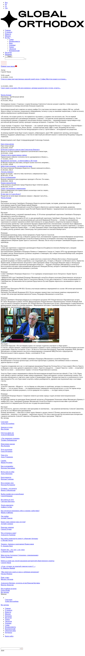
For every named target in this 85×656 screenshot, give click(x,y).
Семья (11, 39)
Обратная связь (10, 630)
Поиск (9, 56)
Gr (6, 6)
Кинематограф (14, 51)
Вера (11, 43)
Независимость (14, 41)
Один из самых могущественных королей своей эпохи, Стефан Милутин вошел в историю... (34, 79)
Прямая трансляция (8, 66)
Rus (6, 2)
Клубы (7, 38)
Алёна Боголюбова (11, 601)
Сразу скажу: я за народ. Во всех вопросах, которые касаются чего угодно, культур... (31, 88)
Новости (8, 34)
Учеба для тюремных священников (13, 188)
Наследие (8, 52)
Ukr (6, 8)
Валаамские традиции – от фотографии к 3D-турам (19, 161)
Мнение (8, 36)
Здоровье (12, 45)
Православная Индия (8, 183)
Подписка (8, 632)
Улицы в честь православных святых (14, 155)
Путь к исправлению (8, 177)
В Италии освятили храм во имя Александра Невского (20, 149)
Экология (12, 49)
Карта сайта (9, 636)
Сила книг (8, 599)
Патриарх (8, 54)
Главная (8, 30)
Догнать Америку (7, 172)
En (6, 4)
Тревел (11, 47)
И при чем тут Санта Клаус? (11, 194)
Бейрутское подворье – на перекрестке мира (16, 166)
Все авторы (5, 592)
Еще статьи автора (7, 144)
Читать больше (6, 95)
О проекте (8, 32)
